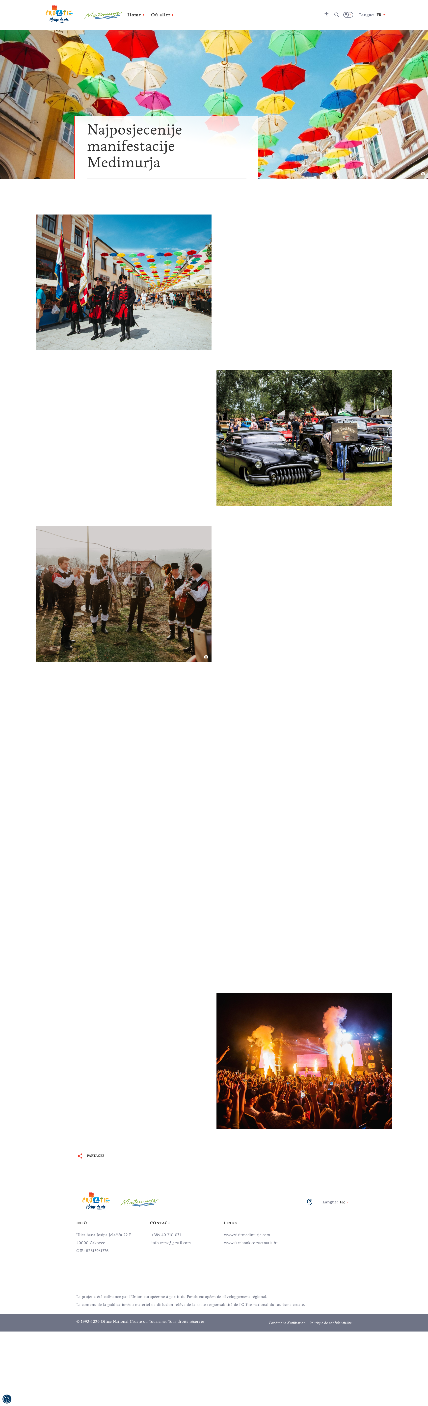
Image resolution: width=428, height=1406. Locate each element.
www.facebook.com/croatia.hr (251, 1242)
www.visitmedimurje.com (247, 1234)
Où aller (160, 15)
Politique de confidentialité (331, 1323)
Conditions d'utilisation (287, 1323)
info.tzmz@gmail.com (170, 1242)
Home (134, 15)
